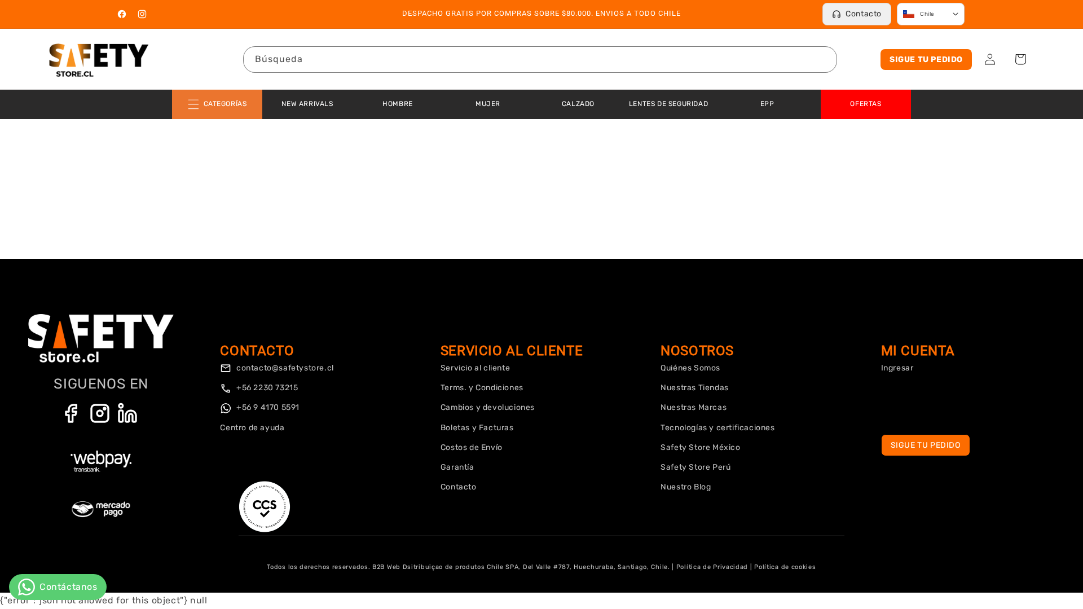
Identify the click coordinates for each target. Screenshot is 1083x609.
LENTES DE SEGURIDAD (668, 104)
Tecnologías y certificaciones (717, 428)
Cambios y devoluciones (488, 407)
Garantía (457, 467)
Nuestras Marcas (694, 407)
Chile (927, 14)
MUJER (488, 104)
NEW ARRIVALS (307, 104)
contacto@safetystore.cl (283, 368)
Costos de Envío (472, 447)
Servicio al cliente (475, 368)
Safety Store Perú (695, 467)
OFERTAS (865, 104)
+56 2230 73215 (266, 387)
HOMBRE (397, 104)
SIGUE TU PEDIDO (926, 59)
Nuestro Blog (686, 487)
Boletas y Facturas (477, 428)
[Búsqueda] (824, 59)
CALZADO (578, 104)
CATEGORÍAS (225, 104)
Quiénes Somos (690, 368)
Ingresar (897, 368)
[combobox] (540, 59)
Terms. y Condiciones (482, 387)
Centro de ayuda (252, 428)
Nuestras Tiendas (695, 387)
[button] (1020, 59)
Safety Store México (700, 447)
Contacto (864, 14)
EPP (767, 104)
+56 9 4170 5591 (267, 407)
